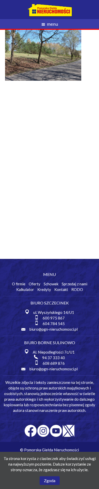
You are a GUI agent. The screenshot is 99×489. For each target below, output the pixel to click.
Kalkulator (25, 289)
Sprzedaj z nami (74, 284)
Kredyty (44, 289)
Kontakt (61, 289)
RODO (77, 289)
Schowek (51, 284)
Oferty (34, 284)
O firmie (18, 284)
